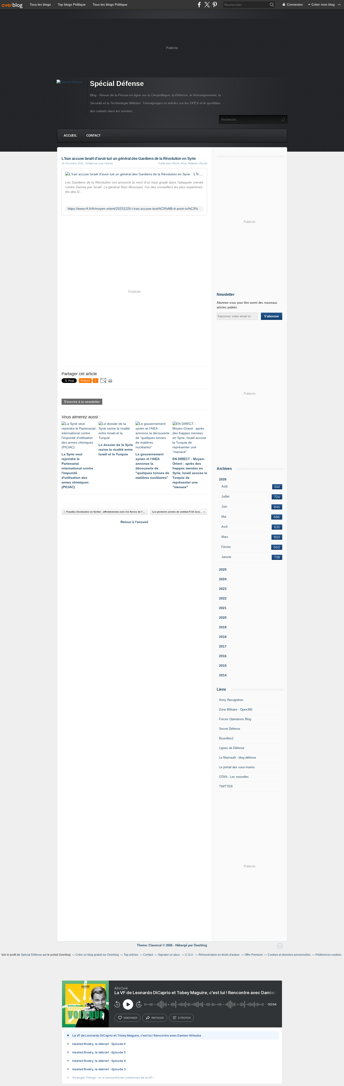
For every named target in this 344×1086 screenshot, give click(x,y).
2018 (223, 637)
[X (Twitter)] (207, 4)
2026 (223, 479)
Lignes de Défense (231, 748)
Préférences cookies (328, 954)
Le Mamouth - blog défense (237, 757)
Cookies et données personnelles (289, 954)
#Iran (184, 163)
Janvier (226, 557)
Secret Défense (229, 728)
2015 (223, 665)
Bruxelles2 (226, 738)
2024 (223, 579)
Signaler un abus (169, 954)
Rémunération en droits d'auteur (219, 954)
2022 (223, 598)
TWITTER (226, 786)
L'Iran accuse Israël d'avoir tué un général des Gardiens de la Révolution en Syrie (198, 174)
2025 (223, 569)
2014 (223, 675)
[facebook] (199, 4)
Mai (223, 516)
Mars (224, 537)
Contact (93, 135)
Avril (224, 526)
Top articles (131, 954)
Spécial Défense (117, 83)
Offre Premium (254, 954)
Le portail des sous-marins (237, 767)
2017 (223, 646)
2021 (223, 608)
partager (157, 1017)
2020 (223, 617)
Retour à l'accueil (134, 522)
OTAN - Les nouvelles (234, 777)
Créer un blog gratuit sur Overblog (97, 954)
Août (224, 486)
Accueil (70, 135)
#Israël (203, 163)
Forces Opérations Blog (235, 719)
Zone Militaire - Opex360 (235, 709)
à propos (184, 1017)
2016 (223, 656)
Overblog (200, 945)
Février (226, 547)
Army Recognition (231, 700)
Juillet (225, 496)
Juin (224, 506)
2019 (223, 627)
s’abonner (130, 1017)
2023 (223, 589)
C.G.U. (189, 954)
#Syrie (175, 163)
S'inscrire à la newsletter (82, 402)
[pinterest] (215, 4)
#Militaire (193, 163)
